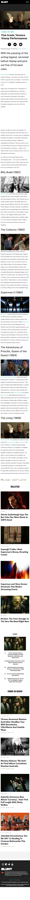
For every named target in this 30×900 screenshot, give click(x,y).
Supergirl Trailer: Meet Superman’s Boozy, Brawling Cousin (14, 552)
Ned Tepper (4, 732)
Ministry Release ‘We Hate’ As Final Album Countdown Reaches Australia (15, 662)
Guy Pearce (4, 395)
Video (7, 546)
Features (3, 32)
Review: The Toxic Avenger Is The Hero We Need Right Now (15, 620)
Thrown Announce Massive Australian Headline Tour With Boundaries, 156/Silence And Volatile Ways (15, 655)
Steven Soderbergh (6, 439)
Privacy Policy (17, 880)
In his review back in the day (8, 377)
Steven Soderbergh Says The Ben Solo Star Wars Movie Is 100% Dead (14, 517)
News (12, 32)
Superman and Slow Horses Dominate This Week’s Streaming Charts (14, 587)
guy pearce (7, 479)
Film (8, 32)
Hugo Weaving (18, 392)
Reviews (5, 615)
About (11, 880)
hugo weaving (15, 479)
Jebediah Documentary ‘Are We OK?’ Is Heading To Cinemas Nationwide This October (15, 680)
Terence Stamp (5, 74)
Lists (8, 580)
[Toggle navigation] (27, 2)
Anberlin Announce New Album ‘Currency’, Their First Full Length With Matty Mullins (15, 669)
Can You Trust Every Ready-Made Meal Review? (15, 674)
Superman (25, 322)
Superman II (4, 314)
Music (4, 716)
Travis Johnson (22, 49)
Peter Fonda (21, 442)
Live (1, 716)
